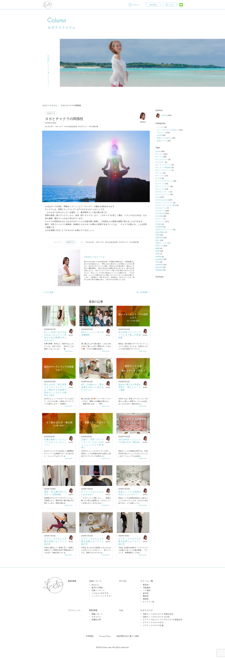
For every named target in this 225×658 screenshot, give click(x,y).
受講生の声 (96, 619)
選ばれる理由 (97, 587)
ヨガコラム (96, 617)
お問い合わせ (169, 5)
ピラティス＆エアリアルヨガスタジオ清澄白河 (162, 619)
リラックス (160, 221)
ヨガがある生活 (71, 126)
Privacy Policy (105, 636)
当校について (95, 580)
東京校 (145, 585)
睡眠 (158, 248)
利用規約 (90, 636)
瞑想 (158, 251)
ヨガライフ (51, 113)
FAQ (121, 610)
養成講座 (159, 270)
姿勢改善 (159, 238)
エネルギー (50, 126)
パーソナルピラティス (164, 181)
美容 (158, 254)
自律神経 (159, 259)
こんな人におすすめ (100, 593)
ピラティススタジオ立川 (153, 622)
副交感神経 (160, 232)
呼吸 (158, 235)
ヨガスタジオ (146, 610)
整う (158, 240)
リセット (159, 219)
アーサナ (160, 127)
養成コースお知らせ (164, 138)
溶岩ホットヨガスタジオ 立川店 (156, 617)
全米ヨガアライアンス (164, 229)
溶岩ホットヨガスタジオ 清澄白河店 (158, 614)
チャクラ (59, 126)
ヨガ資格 (159, 216)
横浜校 (145, 596)
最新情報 (72, 580)
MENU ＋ (136, 5)
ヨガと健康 (49, 292)
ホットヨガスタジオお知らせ (167, 130)
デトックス (160, 176)
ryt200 (158, 151)
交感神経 (159, 227)
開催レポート (97, 614)
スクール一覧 (146, 580)
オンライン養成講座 (163, 167)
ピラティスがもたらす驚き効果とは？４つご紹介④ (55, 541)
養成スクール (162, 141)
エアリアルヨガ (162, 159)
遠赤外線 (159, 267)
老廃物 (158, 256)
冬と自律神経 (142, 292)
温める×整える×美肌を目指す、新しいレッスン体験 (129, 387)
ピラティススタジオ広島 (153, 625)
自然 (158, 262)
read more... (69, 351)
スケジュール (74, 610)
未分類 (159, 135)
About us (95, 585)
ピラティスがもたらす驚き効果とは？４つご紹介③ (92, 541)
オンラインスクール (163, 165)
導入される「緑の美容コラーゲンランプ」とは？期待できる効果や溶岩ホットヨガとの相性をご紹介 (55, 389)
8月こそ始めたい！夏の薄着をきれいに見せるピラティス (92, 387)
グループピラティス (163, 170)
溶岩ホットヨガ (162, 243)
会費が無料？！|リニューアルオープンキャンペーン (55, 442)
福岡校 (145, 599)
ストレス (159, 173)
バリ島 (158, 178)
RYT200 (122, 580)
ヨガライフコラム (49, 105)
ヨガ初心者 (94, 126)
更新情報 (93, 610)
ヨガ (158, 197)
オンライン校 (148, 602)
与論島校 (146, 587)
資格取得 (159, 265)
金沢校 (145, 593)
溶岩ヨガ (159, 246)
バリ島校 (146, 590)
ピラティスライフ (162, 186)
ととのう (159, 154)
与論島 (158, 224)
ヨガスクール (161, 208)
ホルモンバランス (162, 192)
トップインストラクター (102, 596)
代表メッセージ (98, 590)
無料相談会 (153, 5)
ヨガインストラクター (164, 203)
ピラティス (160, 184)
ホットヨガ (160, 189)
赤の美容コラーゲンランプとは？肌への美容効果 (129, 335)
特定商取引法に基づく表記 (127, 636)
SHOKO (143, 122)
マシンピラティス (162, 194)
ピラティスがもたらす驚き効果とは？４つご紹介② (129, 541)
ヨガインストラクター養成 (166, 205)
